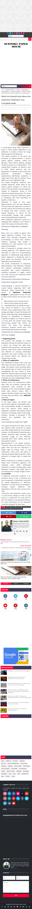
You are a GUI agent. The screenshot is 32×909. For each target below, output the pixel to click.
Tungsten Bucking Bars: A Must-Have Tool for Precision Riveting (19, 684)
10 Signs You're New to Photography (19, 671)
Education (24, 763)
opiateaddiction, (5, 109)
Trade (3, 771)
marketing (25, 773)
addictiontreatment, (22, 107)
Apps (2, 761)
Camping (22, 761)
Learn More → (14, 868)
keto (14, 773)
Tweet (10, 512)
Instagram (26, 766)
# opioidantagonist (5, 508)
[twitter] (10, 33)
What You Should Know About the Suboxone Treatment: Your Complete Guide (13, 577)
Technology (22, 768)
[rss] (20, 906)
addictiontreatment (10, 89)
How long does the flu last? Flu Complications (17, 709)
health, (28, 107)
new (2, 776)
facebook (26, 583)
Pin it (10, 516)
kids (19, 773)
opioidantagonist (5, 91)
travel (8, 776)
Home (2, 89)
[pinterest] (14, 33)
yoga (13, 776)
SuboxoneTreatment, (23, 109)
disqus (16, 583)
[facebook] (8, 33)
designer (4, 773)
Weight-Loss (11, 771)
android (18, 771)
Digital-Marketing (13, 763)
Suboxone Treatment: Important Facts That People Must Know (15, 562)
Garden (10, 766)
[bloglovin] (17, 906)
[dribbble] (17, 33)
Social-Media (5, 768)
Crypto (3, 763)
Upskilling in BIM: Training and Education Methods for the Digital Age (19, 696)
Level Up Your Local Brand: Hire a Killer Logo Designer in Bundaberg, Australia (18, 691)
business (26, 771)
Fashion (3, 766)
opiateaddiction (25, 89)
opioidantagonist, (13, 109)
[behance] (19, 33)
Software (14, 768)
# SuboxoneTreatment (17, 508)
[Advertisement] (16, 16)
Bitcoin (15, 761)
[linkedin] (12, 33)
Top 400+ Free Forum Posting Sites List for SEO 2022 (18, 703)
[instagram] (21, 33)
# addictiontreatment (10, 507)
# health (18, 507)
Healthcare (17, 766)
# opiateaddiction (26, 507)
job (10, 773)
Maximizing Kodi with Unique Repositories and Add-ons (16, 677)
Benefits (8, 761)
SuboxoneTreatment (16, 91)
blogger (6, 583)
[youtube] (23, 33)
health (17, 89)
